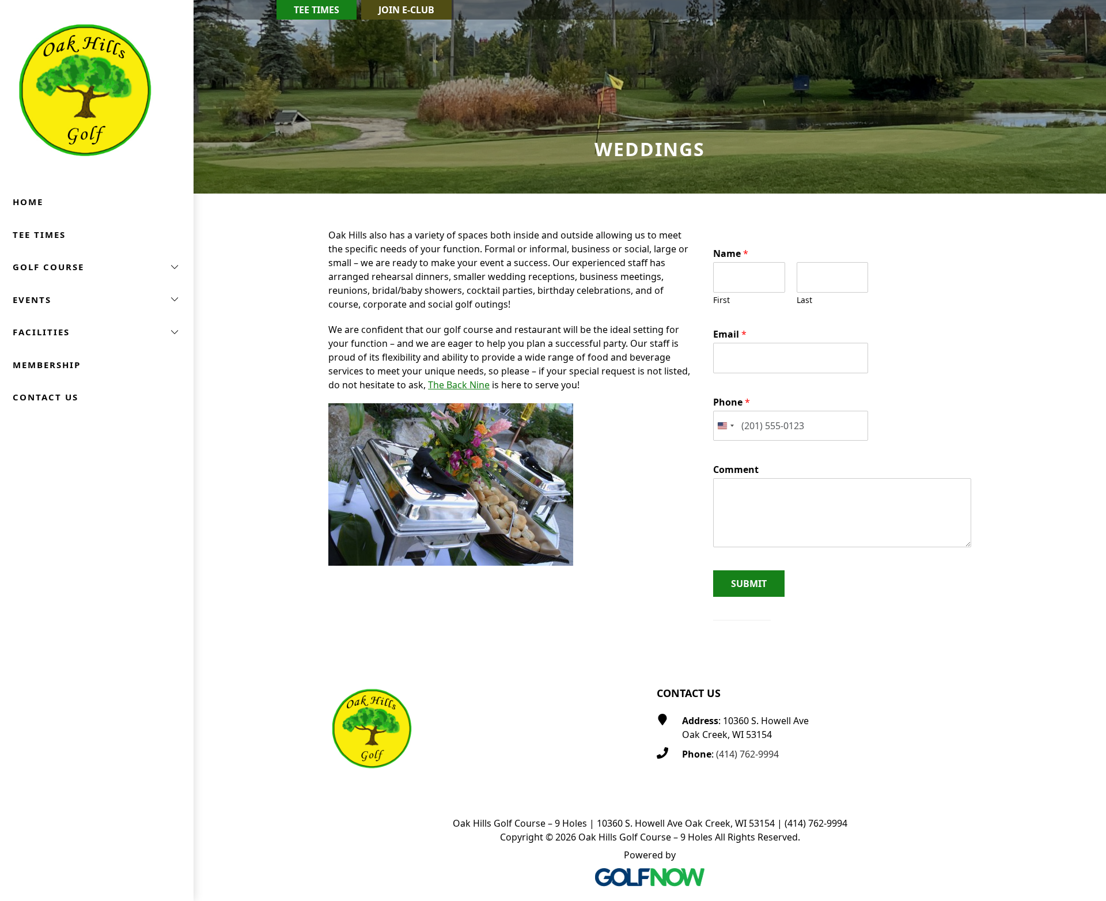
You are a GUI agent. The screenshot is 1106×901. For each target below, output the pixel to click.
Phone (731, 402)
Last (804, 300)
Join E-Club (406, 9)
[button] (97, 267)
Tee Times (316, 9)
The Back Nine (459, 384)
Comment (736, 470)
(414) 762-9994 (747, 754)
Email (730, 334)
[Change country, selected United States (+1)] (725, 426)
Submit (749, 583)
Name (730, 254)
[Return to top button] (1083, 639)
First (721, 300)
